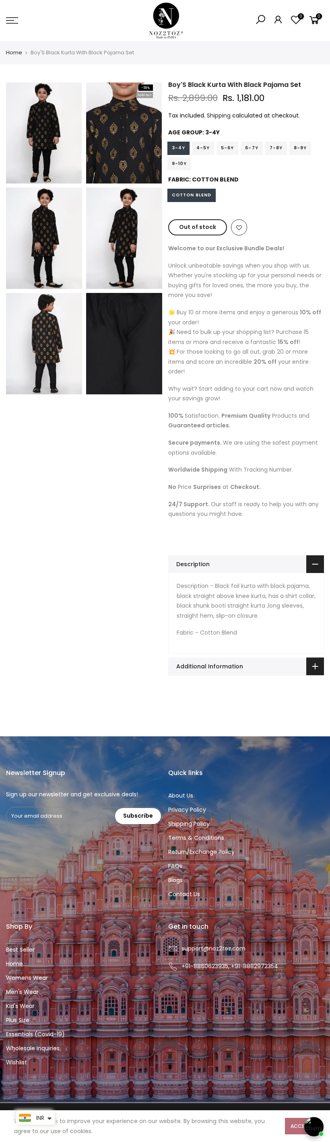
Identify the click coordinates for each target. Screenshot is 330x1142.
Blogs (175, 880)
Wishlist (16, 1062)
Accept (300, 1126)
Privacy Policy (187, 810)
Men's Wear (22, 992)
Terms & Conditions (196, 838)
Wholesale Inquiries (33, 1048)
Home (14, 52)
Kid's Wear (20, 1006)
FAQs (175, 866)
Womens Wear (27, 978)
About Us (180, 796)
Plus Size (17, 1020)
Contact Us (184, 894)
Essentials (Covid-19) (35, 1034)
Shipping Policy (189, 824)
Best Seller (20, 950)
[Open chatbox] (314, 1126)
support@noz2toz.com (213, 948)
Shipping (219, 115)
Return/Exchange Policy (201, 852)
